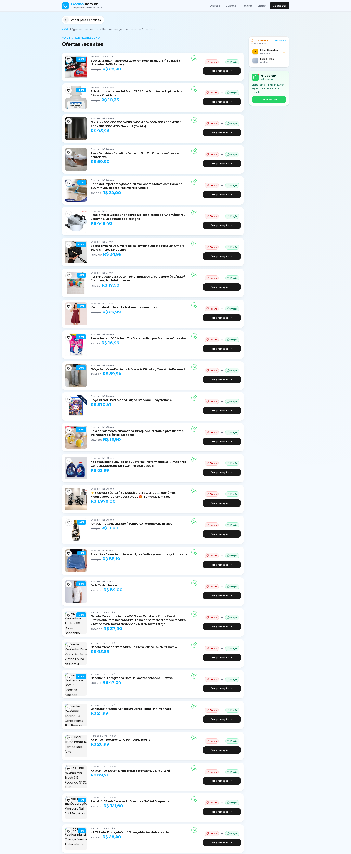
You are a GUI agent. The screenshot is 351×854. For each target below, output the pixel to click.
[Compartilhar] (194, 58)
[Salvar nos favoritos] (68, 59)
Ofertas (215, 6)
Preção (234, 62)
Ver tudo (279, 40)
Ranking (247, 6)
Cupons (231, 6)
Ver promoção (220, 71)
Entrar (262, 6)
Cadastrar (279, 6)
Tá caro (213, 62)
